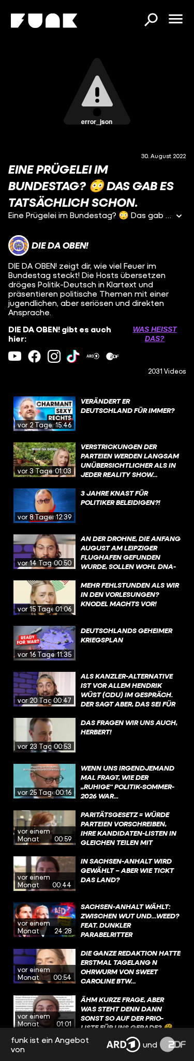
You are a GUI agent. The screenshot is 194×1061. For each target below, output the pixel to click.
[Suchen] (150, 20)
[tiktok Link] (73, 356)
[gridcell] (97, 414)
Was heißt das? (155, 334)
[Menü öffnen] (175, 19)
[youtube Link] (14, 356)
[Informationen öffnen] (179, 216)
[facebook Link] (34, 356)
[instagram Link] (54, 356)
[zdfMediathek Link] (112, 356)
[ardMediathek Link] (92, 356)
